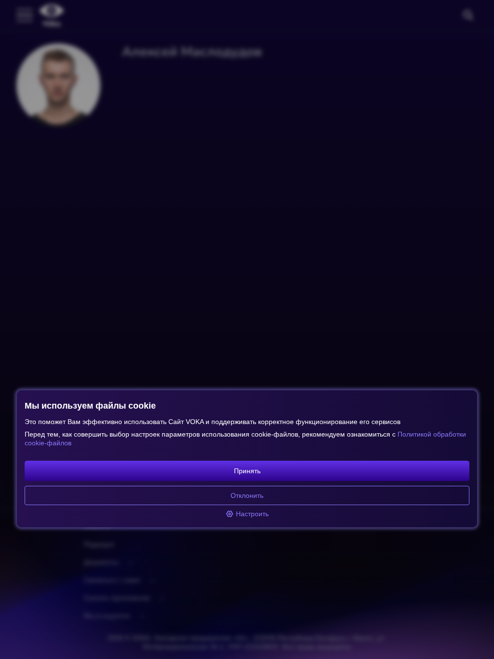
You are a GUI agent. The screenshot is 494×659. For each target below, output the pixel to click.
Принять (247, 471)
